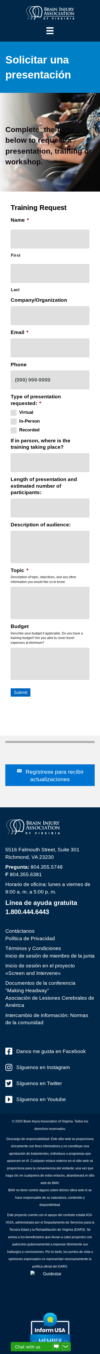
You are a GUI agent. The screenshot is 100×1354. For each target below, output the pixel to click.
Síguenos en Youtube (41, 1099)
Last (15, 289)
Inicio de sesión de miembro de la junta (50, 956)
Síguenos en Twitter (39, 1083)
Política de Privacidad (30, 938)
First (15, 255)
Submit (20, 692)
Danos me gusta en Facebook (51, 1051)
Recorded (29, 429)
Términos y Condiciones (33, 948)
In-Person (29, 421)
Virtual (26, 412)
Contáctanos (20, 931)
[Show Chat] (56, 1347)
